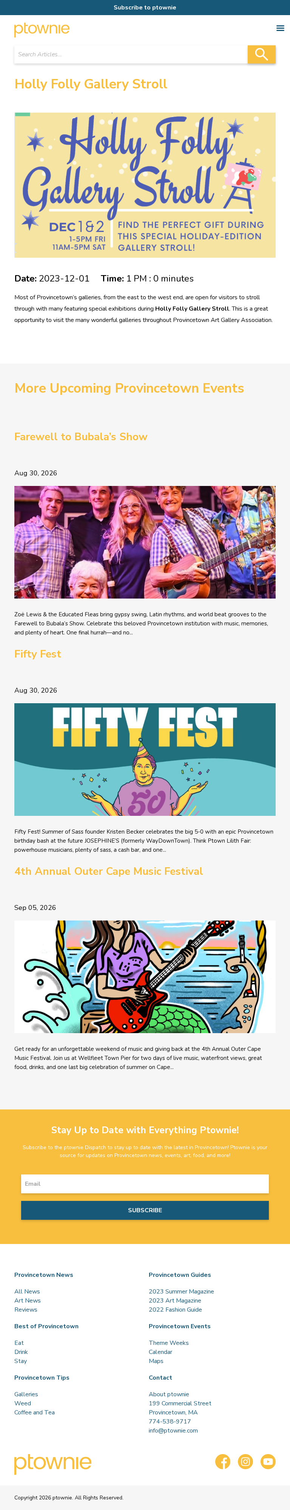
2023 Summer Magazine (181, 1291)
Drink (21, 1352)
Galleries (26, 1394)
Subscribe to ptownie (145, 7)
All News (27, 1291)
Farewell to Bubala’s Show (81, 437)
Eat (19, 1343)
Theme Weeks (169, 1343)
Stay (20, 1361)
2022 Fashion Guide (175, 1310)
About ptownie (169, 1394)
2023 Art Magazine (175, 1300)
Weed (22, 1403)
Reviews (25, 1310)
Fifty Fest (37, 654)
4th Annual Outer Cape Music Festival (108, 871)
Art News (27, 1300)
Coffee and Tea (34, 1412)
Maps (156, 1361)
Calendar (160, 1352)
